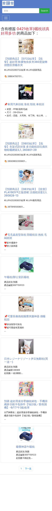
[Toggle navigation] (6, 18)
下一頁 (28, 468)
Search (44, 10)
